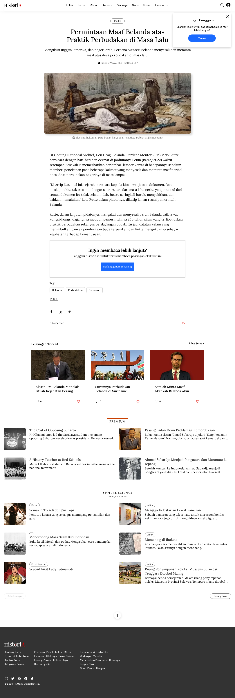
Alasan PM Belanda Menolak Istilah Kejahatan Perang (57, 389)
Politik (54, 299)
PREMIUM (117, 421)
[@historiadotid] (19, 678)
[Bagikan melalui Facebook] (51, 312)
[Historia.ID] (13, 5)
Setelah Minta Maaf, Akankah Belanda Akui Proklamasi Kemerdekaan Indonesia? (174, 389)
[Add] (117, 103)
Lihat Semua (196, 343)
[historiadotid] (6, 678)
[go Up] (117, 615)
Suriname (94, 290)
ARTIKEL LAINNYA (117, 493)
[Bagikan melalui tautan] (69, 312)
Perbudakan (75, 290)
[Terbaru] (31, 533)
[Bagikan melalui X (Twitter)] (60, 312)
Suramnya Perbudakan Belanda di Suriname (112, 389)
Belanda (57, 290)
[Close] (227, 16)
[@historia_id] (13, 678)
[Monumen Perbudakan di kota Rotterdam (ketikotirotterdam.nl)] (117, 365)
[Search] (222, 5)
